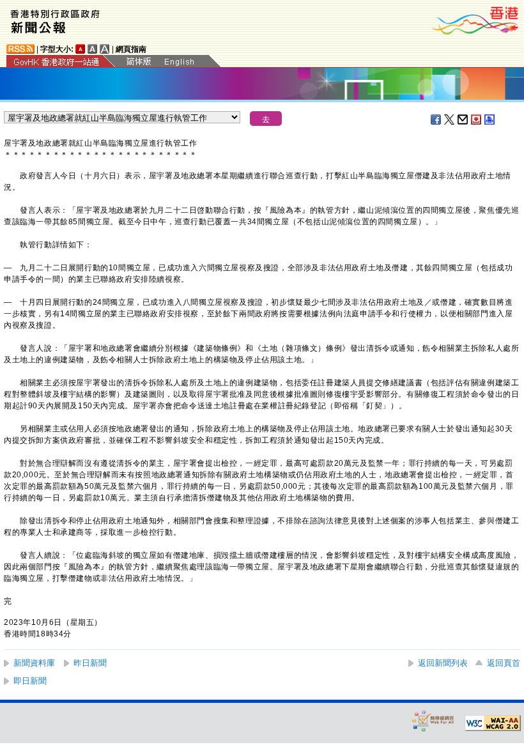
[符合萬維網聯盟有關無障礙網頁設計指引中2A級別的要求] (493, 723)
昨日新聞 (90, 663)
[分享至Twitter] (450, 119)
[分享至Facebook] (436, 119)
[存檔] (476, 119)
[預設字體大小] (80, 49)
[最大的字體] (105, 49)
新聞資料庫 (34, 663)
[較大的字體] (93, 49)
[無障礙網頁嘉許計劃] (433, 720)
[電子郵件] (463, 119)
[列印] (490, 119)
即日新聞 (30, 681)
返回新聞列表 (443, 663)
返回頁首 (503, 663)
